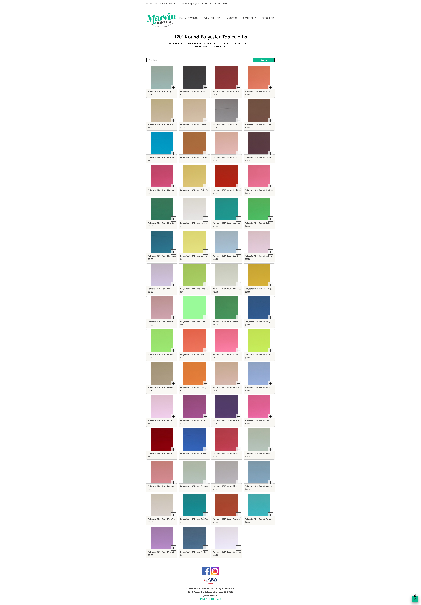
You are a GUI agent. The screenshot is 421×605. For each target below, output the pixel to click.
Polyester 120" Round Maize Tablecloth (231, 289)
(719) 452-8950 (220, 3)
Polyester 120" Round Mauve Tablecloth (166, 322)
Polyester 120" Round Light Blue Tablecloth (233, 256)
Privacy (204, 599)
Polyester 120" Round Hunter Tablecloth (166, 223)
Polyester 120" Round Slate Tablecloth (263, 486)
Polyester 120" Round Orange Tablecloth (199, 387)
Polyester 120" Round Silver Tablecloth (231, 486)
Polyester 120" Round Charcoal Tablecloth (232, 124)
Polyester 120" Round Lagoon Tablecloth (167, 256)
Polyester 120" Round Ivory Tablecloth (198, 223)
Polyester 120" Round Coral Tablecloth (231, 157)
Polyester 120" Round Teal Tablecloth (197, 519)
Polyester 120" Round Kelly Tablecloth (262, 223)
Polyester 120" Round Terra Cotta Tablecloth (233, 519)
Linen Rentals (195, 43)
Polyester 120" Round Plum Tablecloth (198, 420)
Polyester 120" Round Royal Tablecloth (198, 453)
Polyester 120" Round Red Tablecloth (165, 453)
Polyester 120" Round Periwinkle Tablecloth (265, 387)
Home (169, 43)
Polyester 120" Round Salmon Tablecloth (167, 486)
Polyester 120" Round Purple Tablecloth (231, 420)
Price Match (215, 599)
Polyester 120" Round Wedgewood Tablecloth (201, 552)
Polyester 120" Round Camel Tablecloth (198, 124)
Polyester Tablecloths (238, 43)
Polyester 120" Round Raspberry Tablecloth (265, 420)
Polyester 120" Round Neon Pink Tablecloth (233, 354)
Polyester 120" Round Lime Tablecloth (198, 289)
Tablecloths (214, 43)
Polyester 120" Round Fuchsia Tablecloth (167, 190)
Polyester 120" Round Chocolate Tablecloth (265, 124)
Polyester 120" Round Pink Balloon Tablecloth (169, 420)
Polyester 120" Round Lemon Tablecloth (198, 256)
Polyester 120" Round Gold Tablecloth (198, 190)
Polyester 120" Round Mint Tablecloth (197, 322)
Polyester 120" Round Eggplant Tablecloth (264, 157)
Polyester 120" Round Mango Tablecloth (263, 289)
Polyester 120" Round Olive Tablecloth (165, 387)
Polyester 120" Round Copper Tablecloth (199, 157)
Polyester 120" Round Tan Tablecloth (165, 519)
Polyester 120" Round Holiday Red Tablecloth (234, 190)
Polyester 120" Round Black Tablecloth (198, 91)
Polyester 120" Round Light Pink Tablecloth (265, 256)
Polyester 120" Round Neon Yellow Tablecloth (266, 354)
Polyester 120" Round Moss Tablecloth (231, 322)
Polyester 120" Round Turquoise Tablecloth (265, 519)
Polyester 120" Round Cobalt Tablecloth (166, 157)
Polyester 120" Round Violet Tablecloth (166, 552)
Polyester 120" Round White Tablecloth (231, 552)
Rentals (180, 43)
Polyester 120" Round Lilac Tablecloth (165, 289)
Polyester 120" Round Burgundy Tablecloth (233, 91)
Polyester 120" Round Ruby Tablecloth (230, 453)
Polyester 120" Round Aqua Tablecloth (166, 91)
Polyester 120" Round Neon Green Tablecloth (169, 354)
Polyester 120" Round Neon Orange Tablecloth (201, 354)
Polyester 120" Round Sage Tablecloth (263, 453)
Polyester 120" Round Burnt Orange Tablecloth (266, 91)
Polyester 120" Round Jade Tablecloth (230, 223)
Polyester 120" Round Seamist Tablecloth (199, 486)
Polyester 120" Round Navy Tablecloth (263, 322)
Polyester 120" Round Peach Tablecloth (231, 387)
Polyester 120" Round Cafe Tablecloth (165, 124)
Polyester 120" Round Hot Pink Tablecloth (264, 190)
